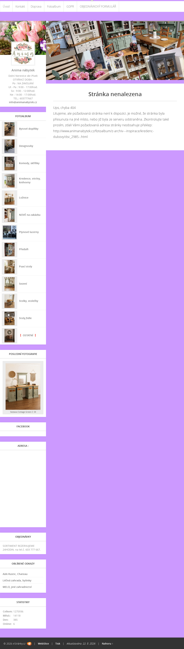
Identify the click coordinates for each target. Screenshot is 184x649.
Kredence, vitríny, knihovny (30, 180)
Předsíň (23, 249)
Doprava (36, 6)
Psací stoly (25, 266)
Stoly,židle (25, 318)
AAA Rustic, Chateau (15, 574)
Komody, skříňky (29, 163)
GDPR (70, 6)
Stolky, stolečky (28, 301)
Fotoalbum (54, 6)
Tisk (57, 643)
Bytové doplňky (28, 128)
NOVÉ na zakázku (29, 214)
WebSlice (43, 643)
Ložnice (23, 197)
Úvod (6, 6)
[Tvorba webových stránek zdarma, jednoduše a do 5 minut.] (29, 643)
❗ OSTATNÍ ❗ (28, 335)
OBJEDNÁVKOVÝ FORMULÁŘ (98, 6)
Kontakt (20, 6)
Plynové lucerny (29, 232)
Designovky (26, 146)
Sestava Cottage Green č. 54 (23, 411)
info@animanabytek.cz (23, 102)
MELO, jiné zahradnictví (17, 587)
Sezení (23, 283)
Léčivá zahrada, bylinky (17, 580)
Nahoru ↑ (107, 643)
